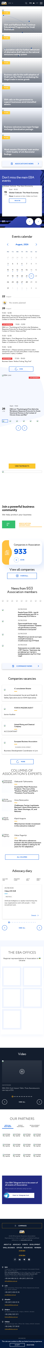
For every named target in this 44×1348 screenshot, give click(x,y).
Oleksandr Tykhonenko (23, 782)
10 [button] (24, 922)
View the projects (22, 466)
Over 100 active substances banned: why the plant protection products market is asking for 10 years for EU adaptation (27, 843)
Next (38, 221)
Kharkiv (32, 976)
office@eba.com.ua (11, 1281)
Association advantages (25, 524)
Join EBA (22, 1251)
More (21, 369)
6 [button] (17, 922)
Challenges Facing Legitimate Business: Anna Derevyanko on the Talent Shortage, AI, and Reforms (26, 808)
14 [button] (31, 922)
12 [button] (31, 1096)
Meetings (39, 879)
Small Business (9, 1248)
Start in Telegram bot (21, 1195)
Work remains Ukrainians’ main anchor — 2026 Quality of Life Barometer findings (21, 152)
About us (7, 1245)
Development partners (35, 1126)
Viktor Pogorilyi (20, 835)
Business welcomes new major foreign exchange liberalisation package (21, 128)
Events (25, 1245)
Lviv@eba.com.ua (10, 1294)
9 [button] (26, 1096)
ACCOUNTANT (10, 731)
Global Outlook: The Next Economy (23, 192)
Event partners (20, 1126)
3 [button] (12, 922)
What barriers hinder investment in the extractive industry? (27, 825)
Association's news (24, 164)
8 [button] (24, 1096)
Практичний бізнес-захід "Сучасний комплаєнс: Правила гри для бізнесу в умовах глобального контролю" (29, 627)
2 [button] (10, 922)
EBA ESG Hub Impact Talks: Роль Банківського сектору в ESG (21, 1089)
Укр (37, 3)
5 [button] (19, 1096)
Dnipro (11, 1019)
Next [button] (24, 428)
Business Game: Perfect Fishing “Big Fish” (17, 361)
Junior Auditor (9, 714)
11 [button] (26, 922)
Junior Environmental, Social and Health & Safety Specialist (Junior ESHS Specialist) (20, 696)
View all (24, 576)
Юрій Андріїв (20, 819)
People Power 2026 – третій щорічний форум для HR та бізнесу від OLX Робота (28, 614)
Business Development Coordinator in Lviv (21, 750)
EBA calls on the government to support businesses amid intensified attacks (20, 102)
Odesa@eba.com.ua (11, 1329)
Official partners (7, 1126)
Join (8, 524)
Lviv (12, 998)
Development (35, 1245)
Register (17, 201)
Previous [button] (18, 428)
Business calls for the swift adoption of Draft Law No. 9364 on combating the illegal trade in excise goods (21, 77)
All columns (22, 857)
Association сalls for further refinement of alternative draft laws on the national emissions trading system (21, 52)
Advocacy (17, 1245)
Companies (22, 1226)
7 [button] (19, 922)
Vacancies (22, 1338)
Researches (28, 1248)
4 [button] (14, 922)
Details (33, 915)
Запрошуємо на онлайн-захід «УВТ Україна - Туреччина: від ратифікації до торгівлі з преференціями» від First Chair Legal (29, 652)
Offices (19, 1248)
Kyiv (12, 976)
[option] (22, 200)
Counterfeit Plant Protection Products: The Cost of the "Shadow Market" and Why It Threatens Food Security (26, 790)
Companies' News (24, 666)
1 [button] (12, 1096)
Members (37, 1248)
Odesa (32, 998)
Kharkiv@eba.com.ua (11, 1305)
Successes (5, 879)
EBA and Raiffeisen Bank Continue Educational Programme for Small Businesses (19, 27)
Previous (29, 221)
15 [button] (33, 922)
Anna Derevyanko (21, 800)
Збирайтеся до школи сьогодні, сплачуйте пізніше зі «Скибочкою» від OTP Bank (30, 639)
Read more (30, 1345)
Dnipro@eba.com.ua (11, 1317)
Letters (28, 879)
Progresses (17, 879)
